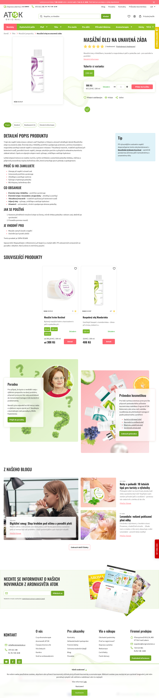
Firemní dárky (72, 645)
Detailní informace (91, 59)
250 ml (47, 334)
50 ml (47, 329)
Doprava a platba (105, 645)
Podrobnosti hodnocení (125, 46)
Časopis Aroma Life (43, 645)
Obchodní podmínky (107, 637)
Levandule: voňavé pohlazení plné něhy (136, 518)
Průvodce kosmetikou (137, 6)
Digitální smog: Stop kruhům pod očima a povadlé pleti (41, 523)
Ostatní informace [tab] (47, 125)
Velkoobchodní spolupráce (77, 641)
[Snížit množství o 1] (115, 87)
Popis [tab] (7, 125)
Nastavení (80, 686)
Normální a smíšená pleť (134, 422)
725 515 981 (138, 648)
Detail (70, 341)
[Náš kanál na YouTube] (6, 661)
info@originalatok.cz (16, 645)
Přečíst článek (15, 533)
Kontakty (122, 6)
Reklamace (103, 648)
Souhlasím (79, 692)
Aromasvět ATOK (42, 641)
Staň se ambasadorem (45, 656)
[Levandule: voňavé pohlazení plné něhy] (98, 525)
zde (85, 682)
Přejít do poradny (16, 420)
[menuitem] (10, 27)
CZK (151, 7)
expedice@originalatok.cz (144, 644)
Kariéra (39, 652)
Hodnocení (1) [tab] (29, 125)
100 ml (54, 329)
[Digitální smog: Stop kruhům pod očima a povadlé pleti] (41, 508)
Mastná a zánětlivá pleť (133, 425)
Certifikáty (103, 652)
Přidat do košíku (142, 87)
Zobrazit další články (79, 547)
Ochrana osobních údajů (76, 648)
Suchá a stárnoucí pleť (133, 419)
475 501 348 (12, 650)
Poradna (111, 6)
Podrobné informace (140, 658)
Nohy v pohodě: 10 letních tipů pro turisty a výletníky (135, 486)
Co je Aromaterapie (43, 637)
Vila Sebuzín (40, 648)
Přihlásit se (57, 593)
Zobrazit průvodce (129, 434)
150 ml (86, 331)
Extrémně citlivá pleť (132, 428)
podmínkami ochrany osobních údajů (33, 599)
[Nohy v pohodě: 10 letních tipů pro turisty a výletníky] (98, 492)
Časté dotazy (104, 656)
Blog (103, 6)
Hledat (106, 16)
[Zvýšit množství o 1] (127, 87)
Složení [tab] (17, 125)
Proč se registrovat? (107, 641)
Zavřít (93, 100)
